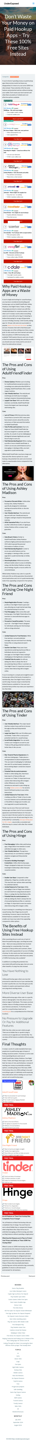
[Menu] (33, 3)
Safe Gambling (18, 1389)
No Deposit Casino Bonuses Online (18, 1316)
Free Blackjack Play (18, 1324)
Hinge (4, 1200)
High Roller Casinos (18, 1367)
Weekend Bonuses (18, 1412)
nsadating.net (6, 1011)
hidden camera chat (16, 788)
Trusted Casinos (18, 1400)
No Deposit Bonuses (18, 1378)
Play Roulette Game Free (18, 1327)
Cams (18, 1356)
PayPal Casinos (18, 1381)
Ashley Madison (9, 1118)
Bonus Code (18, 1305)
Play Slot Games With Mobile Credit (18, 1322)
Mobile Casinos (18, 1373)
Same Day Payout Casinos (18, 1392)
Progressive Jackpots (18, 1386)
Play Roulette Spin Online (18, 1297)
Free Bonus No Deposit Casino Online (18, 1336)
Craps (18, 1361)
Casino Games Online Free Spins (18, 1299)
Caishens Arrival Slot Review (18, 1330)
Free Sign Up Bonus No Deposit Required (18, 1313)
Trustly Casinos (18, 1403)
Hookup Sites (14, 76)
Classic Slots (18, 1359)
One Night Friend (9, 1145)
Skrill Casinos (18, 1398)
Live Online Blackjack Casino (18, 1291)
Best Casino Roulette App (18, 1302)
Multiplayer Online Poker (18, 1333)
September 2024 (18, 1422)
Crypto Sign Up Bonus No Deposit (18, 1294)
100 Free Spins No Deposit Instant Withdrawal (18, 1311)
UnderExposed (11, 3)
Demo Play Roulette (18, 1288)
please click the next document (17, 325)
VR (18, 1409)
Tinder (5, 1173)
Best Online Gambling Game (18, 1319)
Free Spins (18, 1364)
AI (18, 1353)
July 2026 (18, 1419)
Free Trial (8, 1105)
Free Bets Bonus (18, 1308)
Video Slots (18, 1406)
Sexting (18, 1395)
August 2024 (18, 1425)
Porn (18, 1384)
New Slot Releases (17, 1375)
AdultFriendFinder (10, 1092)
